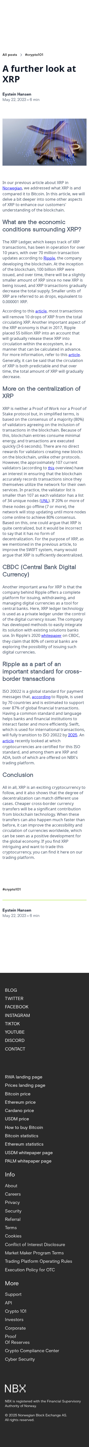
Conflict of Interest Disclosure (35, 1245)
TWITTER (14, 999)
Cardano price (19, 1110)
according (41, 697)
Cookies (13, 1236)
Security (13, 1211)
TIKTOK (12, 1024)
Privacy (12, 1202)
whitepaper (51, 635)
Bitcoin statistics (21, 1136)
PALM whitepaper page (28, 1161)
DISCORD (14, 1040)
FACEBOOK (16, 1007)
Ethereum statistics (24, 1144)
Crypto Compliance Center (32, 1351)
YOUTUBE (15, 1032)
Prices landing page (25, 1085)
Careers (13, 1194)
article (41, 311)
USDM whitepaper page (29, 1153)
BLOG (11, 990)
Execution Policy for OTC (30, 1270)
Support (13, 1294)
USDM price (17, 1119)
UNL (44, 501)
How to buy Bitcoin (24, 1127)
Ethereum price (20, 1102)
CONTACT (15, 1049)
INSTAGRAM (17, 1015)
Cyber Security (20, 1359)
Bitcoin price (17, 1094)
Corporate (15, 1328)
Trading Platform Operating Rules (38, 1261)
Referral (13, 1219)
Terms (11, 1228)
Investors (14, 1320)
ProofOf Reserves (17, 1339)
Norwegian (12, 188)
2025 (72, 735)
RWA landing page (23, 1077)
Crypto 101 (15, 1311)
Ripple (49, 258)
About (11, 1186)
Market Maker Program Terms (34, 1253)
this (51, 468)
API (8, 1303)
